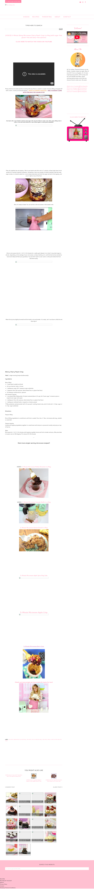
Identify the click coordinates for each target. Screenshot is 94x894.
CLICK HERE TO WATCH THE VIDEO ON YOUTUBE (34, 42)
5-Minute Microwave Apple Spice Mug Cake (33, 575)
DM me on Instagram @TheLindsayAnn (77, 88)
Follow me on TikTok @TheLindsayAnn (77, 90)
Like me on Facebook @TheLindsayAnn (77, 91)
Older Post (57, 787)
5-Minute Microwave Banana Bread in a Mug (34, 528)
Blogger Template (54, 890)
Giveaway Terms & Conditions (7, 887)
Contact (2, 886)
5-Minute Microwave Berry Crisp (34, 646)
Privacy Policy (3, 884)
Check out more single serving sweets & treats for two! (34, 682)
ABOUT (2, 882)
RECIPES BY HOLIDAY (6, 880)
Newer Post (10, 787)
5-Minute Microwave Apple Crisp (33, 612)
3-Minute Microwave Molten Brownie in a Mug (36, 467)
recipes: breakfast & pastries (17, 739)
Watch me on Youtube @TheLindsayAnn (77, 86)
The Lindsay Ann (43, 890)
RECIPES (2, 879)
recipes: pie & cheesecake (34, 739)
